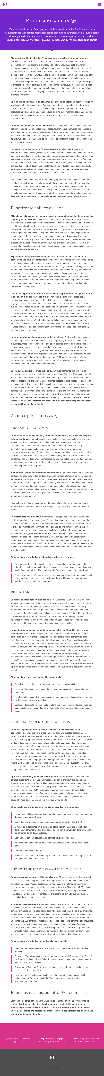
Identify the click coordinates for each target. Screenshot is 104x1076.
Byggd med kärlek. (52, 1067)
